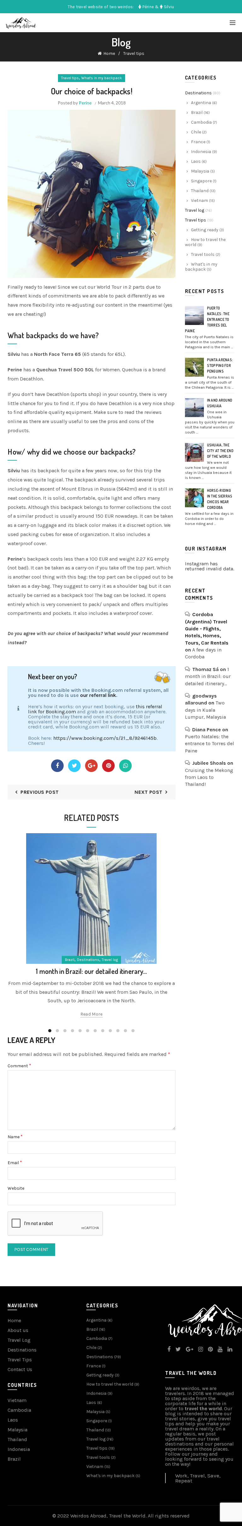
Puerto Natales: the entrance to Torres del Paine (207, 319)
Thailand (200, 190)
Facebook (57, 765)
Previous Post (39, 792)
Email (15, 1162)
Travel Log (19, 1340)
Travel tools (203, 254)
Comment (19, 1066)
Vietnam (199, 200)
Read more (91, 1014)
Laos (196, 161)
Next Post (148, 792)
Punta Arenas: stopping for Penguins (220, 365)
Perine (85, 102)
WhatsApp (125, 765)
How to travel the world (205, 242)
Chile (196, 132)
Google (91, 765)
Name (15, 1137)
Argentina (201, 102)
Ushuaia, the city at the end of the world (220, 451)
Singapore (201, 181)
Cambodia (201, 122)
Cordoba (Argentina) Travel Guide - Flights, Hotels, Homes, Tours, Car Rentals (206, 628)
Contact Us (20, 1369)
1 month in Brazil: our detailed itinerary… (91, 971)
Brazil (69, 959)
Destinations (88, 959)
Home (109, 53)
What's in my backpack (101, 78)
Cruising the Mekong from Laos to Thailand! (209, 777)
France (198, 141)
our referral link (98, 695)
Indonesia (201, 151)
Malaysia (200, 171)
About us (18, 1330)
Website (16, 1188)
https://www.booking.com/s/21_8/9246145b (105, 738)
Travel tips (133, 53)
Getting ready (204, 230)
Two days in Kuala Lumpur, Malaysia (205, 710)
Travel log (110, 959)
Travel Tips (20, 1360)
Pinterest (108, 765)
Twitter (74, 765)
